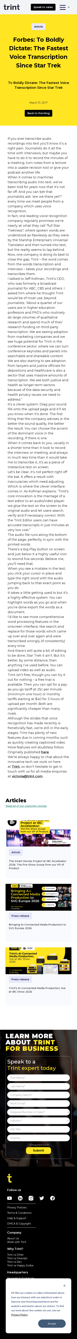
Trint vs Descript (17, 1258)
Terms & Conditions (19, 1212)
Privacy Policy (19, 1314)
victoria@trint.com (27, 776)
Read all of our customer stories (26, 806)
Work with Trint (16, 1242)
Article (38, 26)
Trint (16, 767)
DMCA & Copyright (19, 1223)
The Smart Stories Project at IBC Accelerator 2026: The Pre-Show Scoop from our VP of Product (37, 865)
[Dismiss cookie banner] (64, 1286)
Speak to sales (43, 7)
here (45, 752)
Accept (52, 1323)
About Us (13, 1238)
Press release (20, 915)
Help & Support (16, 1218)
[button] (64, 7)
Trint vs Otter (15, 1254)
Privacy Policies (17, 1207)
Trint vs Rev (14, 1261)
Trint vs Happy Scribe (20, 1265)
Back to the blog (38, 113)
